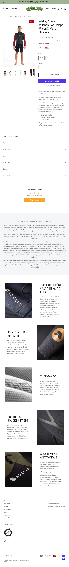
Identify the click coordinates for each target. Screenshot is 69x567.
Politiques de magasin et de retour (56, 506)
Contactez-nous (52, 501)
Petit (4, 143)
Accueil (4, 16)
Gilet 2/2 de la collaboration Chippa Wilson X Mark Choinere (21, 16)
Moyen (5, 156)
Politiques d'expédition (53, 504)
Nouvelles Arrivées (8, 509)
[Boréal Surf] (34, 9)
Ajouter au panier (52, 75)
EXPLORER (14, 8)
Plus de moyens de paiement (52, 85)
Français (7, 556)
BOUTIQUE (5, 8)
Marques (6, 506)
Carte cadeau (7, 518)
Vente (5, 512)
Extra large (6, 176)
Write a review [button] (34, 200)
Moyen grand (7, 163)
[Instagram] (3, 2)
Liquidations (7, 515)
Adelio (47, 48)
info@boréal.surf (8, 524)
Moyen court (7, 150)
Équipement (7, 504)
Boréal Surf (9, 560)
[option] (18, 43)
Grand (5, 169)
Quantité (40, 63)
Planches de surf (8, 501)
